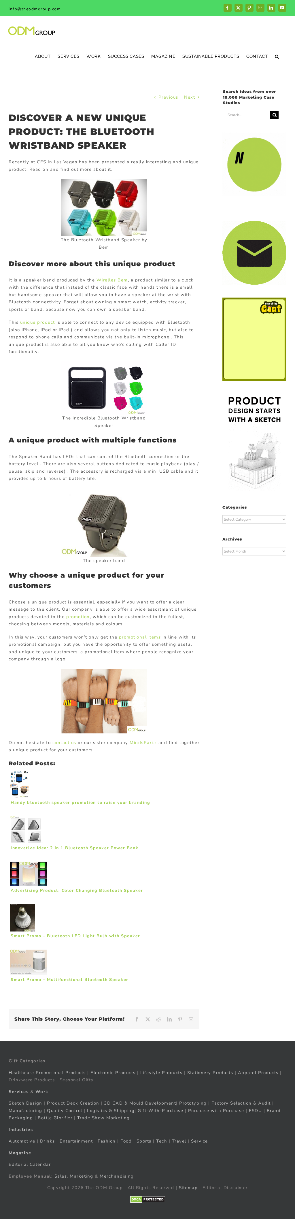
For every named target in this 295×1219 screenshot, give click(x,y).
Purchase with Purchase (216, 1110)
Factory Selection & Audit (241, 1103)
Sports (144, 1141)
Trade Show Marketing (103, 1118)
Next (189, 97)
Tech (161, 1141)
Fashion (107, 1141)
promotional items (140, 637)
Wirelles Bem (112, 280)
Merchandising (117, 1176)
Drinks (47, 1141)
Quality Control (64, 1110)
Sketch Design (25, 1103)
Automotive (22, 1141)
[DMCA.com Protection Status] (147, 1199)
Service (200, 1141)
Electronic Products (113, 1072)
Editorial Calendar (30, 1164)
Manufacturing (25, 1110)
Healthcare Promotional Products (47, 1072)
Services (19, 1091)
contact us (64, 742)
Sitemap (188, 1188)
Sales (60, 1176)
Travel (179, 1141)
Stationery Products (210, 1072)
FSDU (255, 1110)
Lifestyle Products (161, 1072)
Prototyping (193, 1103)
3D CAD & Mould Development (140, 1103)
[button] (277, 56)
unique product (37, 322)
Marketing (81, 1176)
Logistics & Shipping (111, 1110)
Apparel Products (258, 1072)
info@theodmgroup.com (35, 9)
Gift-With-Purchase (160, 1110)
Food (126, 1141)
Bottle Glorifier (54, 1118)
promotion (78, 617)
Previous (168, 97)
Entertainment (76, 1141)
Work (41, 1091)
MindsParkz (143, 742)
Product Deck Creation (73, 1103)
